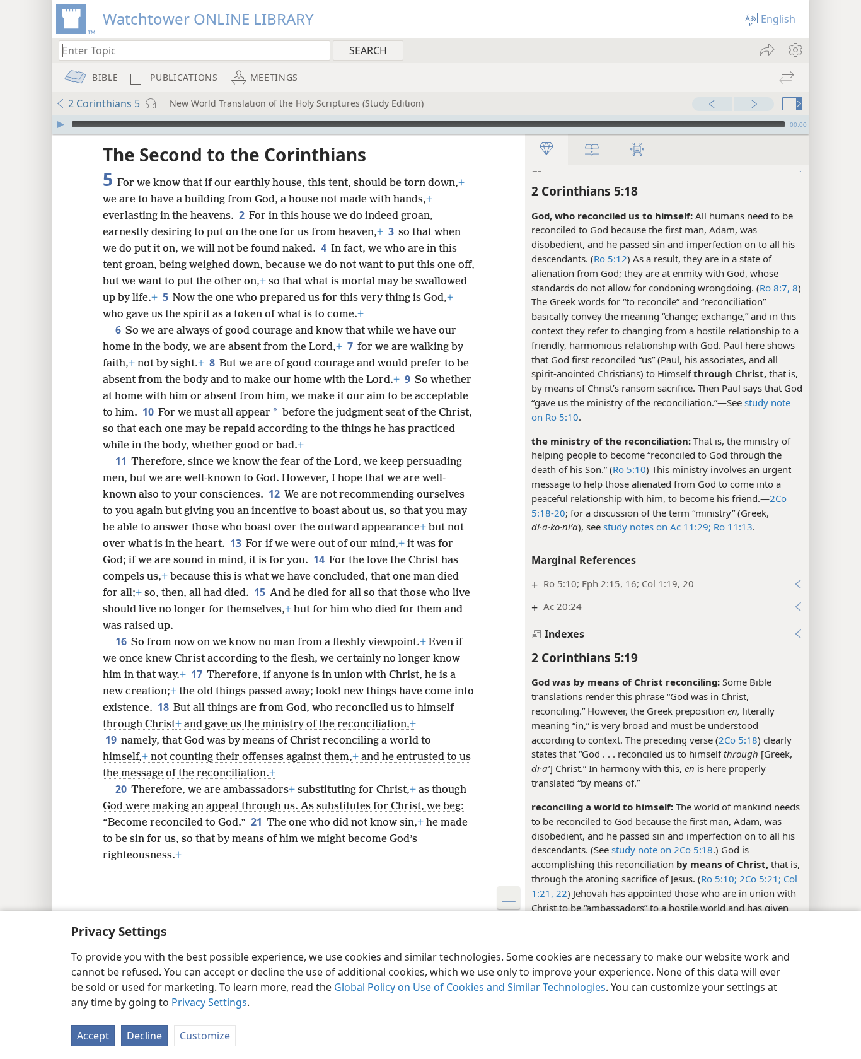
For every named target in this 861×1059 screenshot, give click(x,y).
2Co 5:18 (738, 740)
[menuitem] (794, 50)
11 (122, 461)
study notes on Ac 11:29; (657, 526)
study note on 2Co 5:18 (662, 849)
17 (197, 674)
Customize (205, 1036)
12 (275, 494)
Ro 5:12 (610, 258)
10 (149, 412)
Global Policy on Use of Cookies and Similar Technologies (470, 987)
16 (122, 641)
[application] (430, 124)
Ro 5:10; (719, 878)
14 (319, 559)
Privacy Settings (209, 1002)
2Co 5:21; (759, 878)
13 (236, 543)
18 (164, 707)
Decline (144, 1036)
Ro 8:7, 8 (779, 287)
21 (257, 822)
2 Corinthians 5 (104, 103)
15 (260, 592)
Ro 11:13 (732, 526)
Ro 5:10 (629, 469)
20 (122, 789)
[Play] (60, 124)
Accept (93, 1036)
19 (111, 740)
